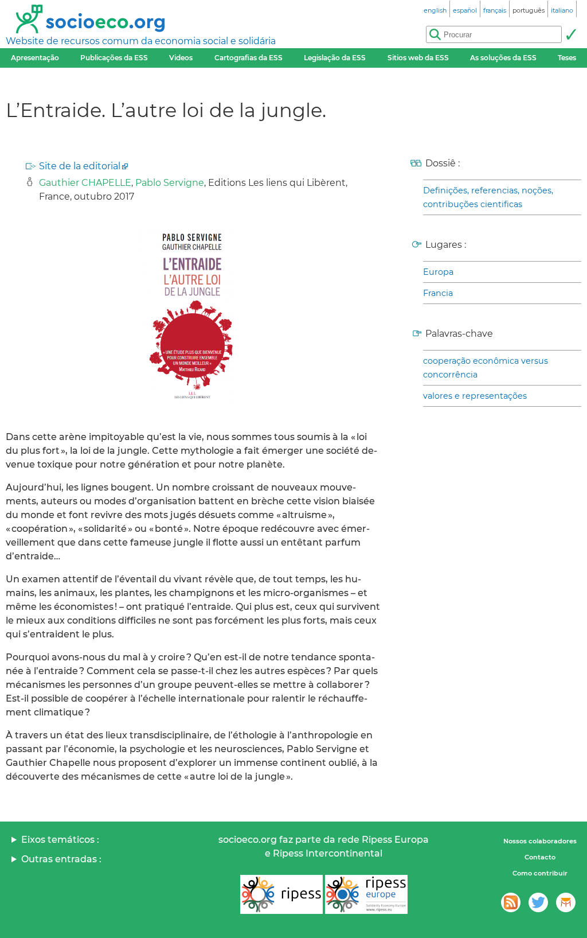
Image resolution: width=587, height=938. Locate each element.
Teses (567, 57)
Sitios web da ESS (418, 57)
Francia (438, 293)
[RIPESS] (281, 894)
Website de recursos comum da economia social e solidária (141, 41)
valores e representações (475, 396)
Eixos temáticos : (60, 839)
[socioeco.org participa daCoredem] (566, 902)
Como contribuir (540, 873)
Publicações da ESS (114, 57)
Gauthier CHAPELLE (85, 182)
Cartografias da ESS (248, 57)
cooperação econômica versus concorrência (485, 368)
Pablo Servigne (169, 182)
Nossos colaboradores (540, 841)
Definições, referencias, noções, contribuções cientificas (488, 197)
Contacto (540, 857)
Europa (438, 272)
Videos (181, 57)
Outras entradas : (61, 859)
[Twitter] (538, 902)
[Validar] (571, 34)
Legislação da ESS (335, 57)
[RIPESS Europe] (366, 894)
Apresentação (35, 57)
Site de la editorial (79, 166)
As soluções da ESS (503, 57)
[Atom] (511, 902)
